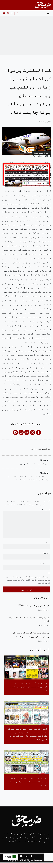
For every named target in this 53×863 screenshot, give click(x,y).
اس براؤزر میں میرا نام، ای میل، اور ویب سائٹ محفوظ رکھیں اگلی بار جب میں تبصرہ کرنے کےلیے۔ (28, 579)
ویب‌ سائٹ (45, 563)
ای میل (46, 552)
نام (48, 542)
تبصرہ (46, 509)
